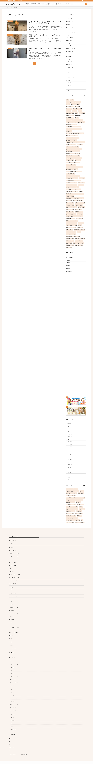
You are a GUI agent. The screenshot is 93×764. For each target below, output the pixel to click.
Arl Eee (68, 104)
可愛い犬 (70, 434)
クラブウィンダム (70, 137)
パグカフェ (77, 160)
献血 (67, 229)
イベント (70, 43)
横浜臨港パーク (78, 211)
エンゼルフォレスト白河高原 (72, 133)
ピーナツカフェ (76, 162)
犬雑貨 (68, 88)
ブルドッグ (68, 504)
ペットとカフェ (71, 30)
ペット (80, 171)
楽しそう (79, 515)
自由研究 (83, 238)
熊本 (74, 218)
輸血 (67, 243)
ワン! (79, 189)
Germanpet (68, 108)
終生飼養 (68, 238)
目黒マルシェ (73, 232)
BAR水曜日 (68, 106)
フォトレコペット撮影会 (71, 169)
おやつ (82, 133)
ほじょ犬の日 (81, 182)
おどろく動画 (75, 488)
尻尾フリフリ (69, 515)
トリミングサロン (76, 153)
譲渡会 (72, 241)
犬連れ (67, 227)
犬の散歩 (70, 467)
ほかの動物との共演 (70, 497)
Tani (82, 120)
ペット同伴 (81, 178)
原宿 (74, 200)
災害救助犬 (68, 218)
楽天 (73, 211)
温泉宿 (67, 216)
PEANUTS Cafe (70, 117)
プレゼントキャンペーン (71, 171)
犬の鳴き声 (70, 472)
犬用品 (68, 80)
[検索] (86, 0)
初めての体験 (75, 509)
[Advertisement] (76, 323)
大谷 (84, 202)
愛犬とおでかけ (73, 207)
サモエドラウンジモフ (80, 142)
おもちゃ (70, 85)
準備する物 (70, 67)
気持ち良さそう (69, 518)
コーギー (68, 500)
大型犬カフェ (78, 202)
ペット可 (76, 178)
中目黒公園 (68, 193)
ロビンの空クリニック (71, 189)
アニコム (75, 124)
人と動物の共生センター (78, 193)
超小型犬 (69, 260)
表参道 (67, 241)
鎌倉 (82, 245)
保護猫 (82, 198)
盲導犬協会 (68, 234)
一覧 (84, 96)
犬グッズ (68, 220)
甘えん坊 (68, 522)
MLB (76, 113)
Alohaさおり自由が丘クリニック (73, 102)
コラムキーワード (71, 96)
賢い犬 (69, 477)
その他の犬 (69, 271)
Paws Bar (77, 115)
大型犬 (72, 202)
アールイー (68, 124)
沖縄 (82, 214)
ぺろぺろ (74, 495)
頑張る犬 (82, 522)
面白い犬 (70, 479)
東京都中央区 (78, 209)
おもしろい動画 (69, 491)
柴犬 (75, 515)
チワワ (73, 502)
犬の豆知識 (69, 56)
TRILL (67, 122)
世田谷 (76, 191)
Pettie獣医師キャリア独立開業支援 (18, 754)
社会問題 (70, 45)
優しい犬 (68, 509)
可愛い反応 (68, 511)
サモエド (75, 140)
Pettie (76, 117)
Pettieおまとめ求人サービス (72, 120)
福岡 (79, 236)
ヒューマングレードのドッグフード (74, 167)
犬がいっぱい (69, 520)
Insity (79, 111)
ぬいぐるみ (80, 493)
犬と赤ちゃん (71, 457)
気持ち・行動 (71, 77)
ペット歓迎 (78, 180)
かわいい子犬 (71, 429)
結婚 (73, 238)
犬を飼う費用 (69, 225)
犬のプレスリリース (72, 48)
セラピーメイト (69, 146)
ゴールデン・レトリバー (77, 500)
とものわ (68, 153)
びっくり (68, 495)
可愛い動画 (81, 509)
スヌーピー (79, 144)
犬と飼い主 (70, 459)
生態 (69, 59)
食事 (69, 74)
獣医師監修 (76, 229)
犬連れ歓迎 (73, 227)
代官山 (67, 196)
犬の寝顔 (70, 464)
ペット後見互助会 (70, 180)
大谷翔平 (68, 205)
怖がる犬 (70, 436)
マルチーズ (68, 185)
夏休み (67, 202)
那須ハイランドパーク (78, 243)
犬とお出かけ (70, 27)
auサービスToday (75, 104)
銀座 (73, 245)
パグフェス (68, 162)
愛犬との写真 (81, 207)
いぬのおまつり (69, 126)
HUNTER (75, 111)
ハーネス (68, 160)
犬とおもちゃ (71, 439)
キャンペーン (69, 135)
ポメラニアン (80, 504)
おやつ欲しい (69, 493)
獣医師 (71, 229)
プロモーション (70, 21)
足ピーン (81, 241)
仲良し (80, 506)
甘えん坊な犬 (71, 474)
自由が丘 (77, 238)
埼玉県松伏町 (80, 200)
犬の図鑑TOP (70, 257)
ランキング (80, 185)
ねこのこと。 (69, 158)
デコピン (77, 146)
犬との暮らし (70, 37)
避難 (71, 243)
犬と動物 (70, 446)
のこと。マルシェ (78, 158)
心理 (81, 205)
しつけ (69, 69)
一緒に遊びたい (69, 506)
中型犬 (68, 265)
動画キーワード (70, 485)
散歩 (69, 72)
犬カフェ (70, 35)
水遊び (76, 518)
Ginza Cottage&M (77, 108)
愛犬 (67, 207)
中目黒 (80, 191)
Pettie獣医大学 (14, 748)
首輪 (71, 247)
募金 (67, 200)
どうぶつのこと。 (78, 149)
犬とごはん (70, 441)
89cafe (71, 99)
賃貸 (76, 241)
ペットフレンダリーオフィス (72, 176)
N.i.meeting (82, 113)
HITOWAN (68, 111)
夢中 (74, 511)
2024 (67, 99)
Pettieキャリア (14, 751)
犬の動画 (69, 423)
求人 (78, 214)
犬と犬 (69, 451)
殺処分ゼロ (73, 214)
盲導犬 (78, 232)
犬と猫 (69, 454)
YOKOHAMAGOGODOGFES (77, 122)
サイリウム (68, 140)
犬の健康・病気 (70, 51)
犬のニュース (70, 40)
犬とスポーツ (71, 444)
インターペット (69, 129)
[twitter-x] (81, 0)
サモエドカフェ (69, 142)
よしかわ (75, 185)
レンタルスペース (75, 187)
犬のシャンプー (71, 462)
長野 (67, 247)
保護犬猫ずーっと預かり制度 (72, 198)
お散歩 (75, 493)
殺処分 (67, 214)
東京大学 (72, 209)
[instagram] (83, 0)
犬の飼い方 (69, 64)
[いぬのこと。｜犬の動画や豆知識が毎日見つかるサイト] (13, 4)
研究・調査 (70, 61)
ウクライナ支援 (78, 129)
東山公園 (68, 211)
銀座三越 (77, 245)
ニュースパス (77, 155)
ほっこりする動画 (81, 497)
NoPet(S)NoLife (70, 115)
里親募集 (68, 245)
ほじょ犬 (75, 182)
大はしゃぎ (78, 511)
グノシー (76, 135)
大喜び (67, 513)
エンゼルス (68, 131)
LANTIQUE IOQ (70, 113)
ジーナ (67, 144)
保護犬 (68, 24)
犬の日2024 (81, 223)
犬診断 (79, 225)
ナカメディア (69, 155)
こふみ (77, 137)
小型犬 (76, 205)
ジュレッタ (73, 144)
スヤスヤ (68, 502)
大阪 (73, 205)
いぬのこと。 (78, 126)
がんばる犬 (70, 431)
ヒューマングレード (70, 164)
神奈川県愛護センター (71, 236)
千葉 (71, 200)
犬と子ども (70, 449)
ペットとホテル (71, 32)
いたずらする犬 (71, 426)
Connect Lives (76, 106)
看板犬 (74, 234)
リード (67, 187)
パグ (73, 160)
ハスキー (78, 502)
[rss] (85, 0)
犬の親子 (70, 469)
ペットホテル (69, 178)
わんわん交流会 (69, 191)
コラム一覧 (69, 18)
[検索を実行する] (86, 4)
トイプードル (69, 149)
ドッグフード (71, 82)
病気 (67, 232)
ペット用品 (68, 182)
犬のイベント (69, 223)
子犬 (76, 513)
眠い (73, 522)
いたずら (68, 488)
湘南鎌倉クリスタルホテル (77, 216)
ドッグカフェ (69, 151)
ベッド (74, 504)
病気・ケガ (70, 54)
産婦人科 (83, 229)
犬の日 (75, 223)
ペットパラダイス (70, 173)
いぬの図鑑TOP (14, 632)
